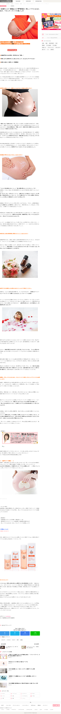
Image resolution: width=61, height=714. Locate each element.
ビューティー (24, 693)
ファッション (14, 693)
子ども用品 (54, 45)
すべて (3, 693)
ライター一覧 (8, 705)
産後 (46, 43)
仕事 (3, 698)
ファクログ (46, 709)
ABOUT (2, 705)
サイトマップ (45, 705)
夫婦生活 (52, 49)
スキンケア (34, 127)
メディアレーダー (21, 709)
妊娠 (21, 3)
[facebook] (5, 633)
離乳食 (43, 45)
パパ (48, 49)
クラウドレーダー (29, 709)
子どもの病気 (48, 45)
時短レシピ (44, 47)
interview (28, 1)
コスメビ (36, 709)
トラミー (2, 709)
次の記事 (36, 644)
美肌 (13, 43)
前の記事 (3, 644)
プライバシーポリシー (16, 705)
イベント (23, 698)
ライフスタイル (17, 3)
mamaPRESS (7, 3)
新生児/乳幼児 (51, 43)
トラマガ (7, 709)
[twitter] (15, 633)
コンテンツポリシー (25, 705)
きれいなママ (58, 47)
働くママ (43, 49)
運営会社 (39, 705)
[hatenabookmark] (25, 633)
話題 (13, 698)
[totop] (30, 702)
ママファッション (51, 47)
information (38, 1)
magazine (18, 1)
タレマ (41, 709)
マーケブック (14, 709)
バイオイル (8, 616)
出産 (8, 71)
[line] (35, 633)
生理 (36, 132)
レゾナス (51, 709)
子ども (33, 693)
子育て (26, 421)
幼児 (56, 43)
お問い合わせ (33, 705)
